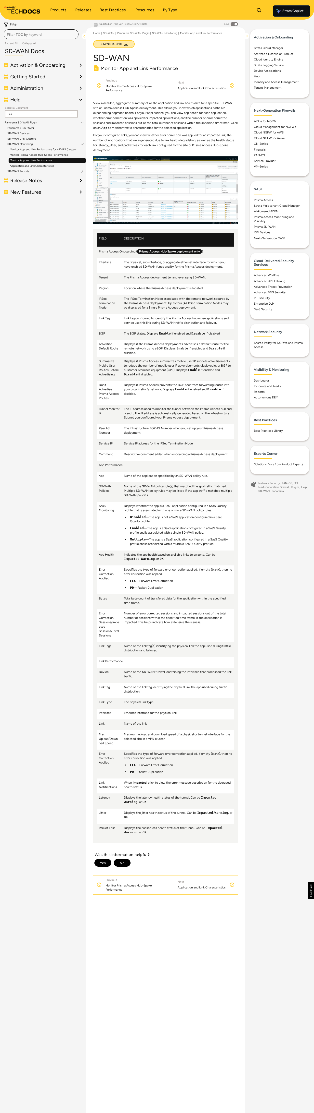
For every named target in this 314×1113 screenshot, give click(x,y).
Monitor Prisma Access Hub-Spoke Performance (39, 154)
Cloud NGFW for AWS (269, 132)
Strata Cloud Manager (268, 48)
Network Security (269, 483)
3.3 (296, 483)
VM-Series (261, 166)
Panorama (278, 491)
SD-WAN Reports (18, 171)
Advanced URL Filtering (269, 281)
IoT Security (262, 298)
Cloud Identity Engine (268, 59)
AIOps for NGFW (265, 121)
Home (96, 33)
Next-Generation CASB (269, 238)
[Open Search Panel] (259, 11)
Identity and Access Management (276, 82)
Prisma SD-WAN (264, 226)
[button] (311, 890)
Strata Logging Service (269, 65)
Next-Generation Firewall (273, 487)
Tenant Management (268, 87)
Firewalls (260, 149)
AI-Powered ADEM (266, 211)
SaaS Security (263, 309)
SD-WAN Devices (18, 133)
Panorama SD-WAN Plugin (21, 122)
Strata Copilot (292, 11)
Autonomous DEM (266, 397)
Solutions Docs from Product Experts (278, 464)
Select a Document (16, 107)
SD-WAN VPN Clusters (21, 138)
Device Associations (267, 70)
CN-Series (261, 143)
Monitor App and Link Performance (31, 160)
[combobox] (41, 34)
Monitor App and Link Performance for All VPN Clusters (43, 149)
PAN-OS (259, 155)
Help (304, 487)
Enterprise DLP (264, 303)
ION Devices (262, 232)
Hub (257, 76)
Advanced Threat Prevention (273, 286)
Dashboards (262, 380)
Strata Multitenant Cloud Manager (277, 205)
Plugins (295, 487)
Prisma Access (263, 200)
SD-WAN (109, 33)
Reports (259, 392)
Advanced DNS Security (270, 292)
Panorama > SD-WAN (20, 128)
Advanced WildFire (266, 275)
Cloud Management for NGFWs (275, 127)
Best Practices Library (268, 430)
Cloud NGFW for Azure (269, 138)
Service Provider (264, 161)
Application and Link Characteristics (32, 166)
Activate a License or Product (273, 54)
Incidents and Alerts (267, 386)
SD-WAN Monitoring (20, 144)
